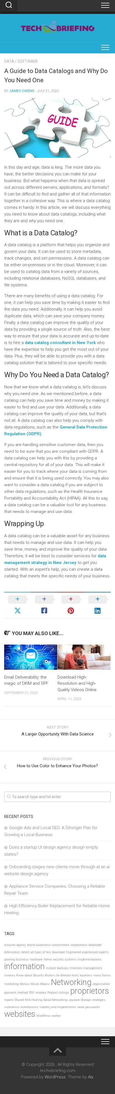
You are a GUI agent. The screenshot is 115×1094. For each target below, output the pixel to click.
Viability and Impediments (57, 1007)
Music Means (40, 984)
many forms (102, 975)
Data (9, 61)
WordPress (43, 1016)
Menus (25, 984)
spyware (74, 1000)
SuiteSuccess (29, 1007)
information (24, 966)
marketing (11, 984)
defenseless (12, 952)
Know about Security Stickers (35, 975)
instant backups (57, 968)
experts (104, 952)
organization (101, 984)
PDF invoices (37, 992)
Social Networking (56, 1000)
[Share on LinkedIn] (97, 605)
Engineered (73, 952)
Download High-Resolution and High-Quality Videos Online (77, 683)
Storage (86, 1000)
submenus (12, 1007)
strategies (99, 1000)
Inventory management (86, 968)
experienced (90, 952)
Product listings (58, 992)
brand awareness (39, 945)
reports (9, 1000)
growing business (16, 959)
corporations (79, 945)
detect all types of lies (36, 952)
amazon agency (15, 945)
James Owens (21, 91)
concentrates (61, 945)
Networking (71, 982)
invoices (9, 975)
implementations (90, 959)
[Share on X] (17, 605)
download (58, 952)
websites (19, 1014)
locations (86, 975)
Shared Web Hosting (28, 1000)
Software (28, 61)
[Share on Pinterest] (71, 605)
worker (56, 1016)
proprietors (89, 991)
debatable (95, 945)
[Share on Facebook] (44, 605)
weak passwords (88, 1007)
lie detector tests (67, 975)
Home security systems (60, 959)
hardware (36, 959)
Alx (90, 1077)
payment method (16, 992)
